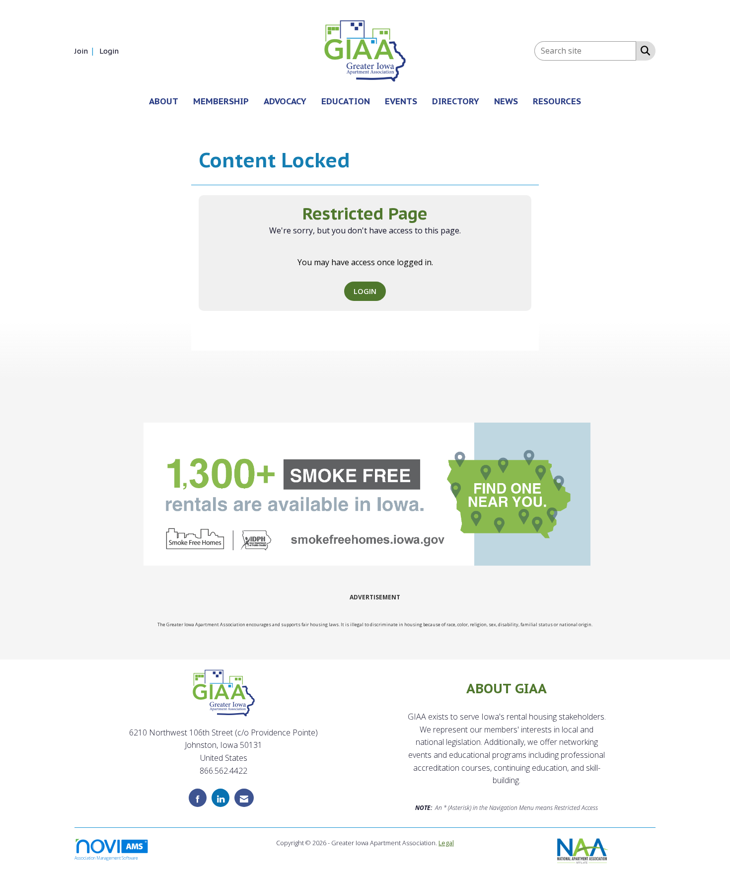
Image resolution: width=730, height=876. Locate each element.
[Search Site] (643, 50)
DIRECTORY (455, 101)
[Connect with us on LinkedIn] (220, 798)
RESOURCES (557, 101)
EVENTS (401, 101)
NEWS (506, 101)
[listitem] (85, 50)
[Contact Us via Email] (244, 798)
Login (365, 291)
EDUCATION (345, 101)
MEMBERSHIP (221, 101)
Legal (446, 842)
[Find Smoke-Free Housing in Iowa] (367, 494)
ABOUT (163, 101)
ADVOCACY (285, 101)
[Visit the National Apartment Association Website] (582, 850)
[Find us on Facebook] (198, 798)
